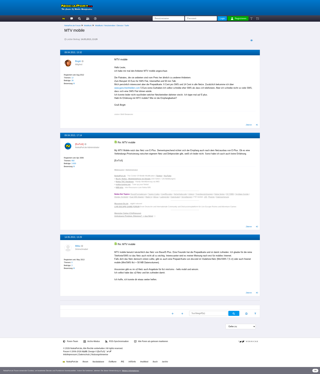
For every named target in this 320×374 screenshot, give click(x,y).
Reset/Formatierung (138, 194)
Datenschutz (84, 355)
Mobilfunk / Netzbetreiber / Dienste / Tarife (112, 25)
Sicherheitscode (180, 194)
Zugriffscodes (166, 194)
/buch (155, 362)
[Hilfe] (95, 18)
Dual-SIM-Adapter (137, 197)
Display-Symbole (121, 197)
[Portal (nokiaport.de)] (63, 18)
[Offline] (83, 61)
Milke (77, 246)
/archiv (165, 362)
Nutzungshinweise (99, 355)
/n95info (132, 362)
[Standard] (251, 18)
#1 (257, 125)
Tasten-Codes (154, 194)
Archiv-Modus (93, 341)
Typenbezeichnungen (204, 194)
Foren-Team (72, 341)
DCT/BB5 (230, 194)
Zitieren (249, 125)
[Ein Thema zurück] (173, 313)
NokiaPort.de (72, 362)
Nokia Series (219, 194)
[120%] (257, 18)
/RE (122, 362)
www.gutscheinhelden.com (127, 88)
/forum (85, 362)
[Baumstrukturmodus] (251, 40)
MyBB (84, 352)
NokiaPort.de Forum (72, 25)
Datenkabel (175, 197)
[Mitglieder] (87, 18)
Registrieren (240, 18)
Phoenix (211, 197)
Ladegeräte (164, 197)
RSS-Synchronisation (119, 341)
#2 (257, 227)
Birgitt (78, 61)
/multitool (144, 362)
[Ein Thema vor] (182, 313)
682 (73, 161)
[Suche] (79, 18)
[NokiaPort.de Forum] (71, 18)
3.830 (74, 163)
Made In (149, 197)
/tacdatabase (98, 362)
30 (73, 80)
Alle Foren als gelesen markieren (153, 341)
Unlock (191, 194)
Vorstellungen (186, 197)
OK (315, 371)
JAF (205, 197)
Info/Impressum (70, 355)
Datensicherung (222, 197)
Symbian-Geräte (242, 194)
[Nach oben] (255, 313)
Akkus (155, 197)
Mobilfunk (88, 25)
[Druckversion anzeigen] (246, 313)
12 (73, 78)
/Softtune (112, 362)
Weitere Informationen (130, 371)
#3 (257, 293)
